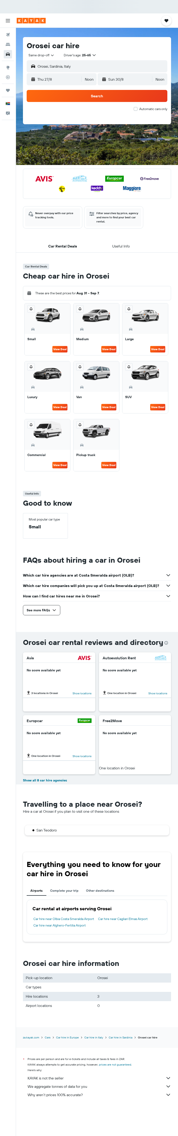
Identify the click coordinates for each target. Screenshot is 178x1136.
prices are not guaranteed (115, 1064)
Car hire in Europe (67, 1037)
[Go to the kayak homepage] (31, 20)
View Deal (60, 349)
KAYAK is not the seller (46, 1078)
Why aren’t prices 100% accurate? (55, 1094)
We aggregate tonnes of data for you (57, 1086)
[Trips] (8, 90)
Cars (48, 1037)
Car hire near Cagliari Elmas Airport (123, 919)
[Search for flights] (8, 34)
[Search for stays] (8, 44)
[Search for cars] (8, 54)
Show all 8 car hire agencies (45, 780)
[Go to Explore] (8, 67)
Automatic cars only (153, 109)
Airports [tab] (36, 890)
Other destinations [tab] (100, 890)
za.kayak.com (31, 1037)
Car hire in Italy (93, 1037)
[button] (8, 21)
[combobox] (41, 55)
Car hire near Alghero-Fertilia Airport (59, 925)
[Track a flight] (8, 77)
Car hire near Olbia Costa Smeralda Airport (63, 919)
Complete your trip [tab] (64, 890)
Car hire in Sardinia (120, 1037)
